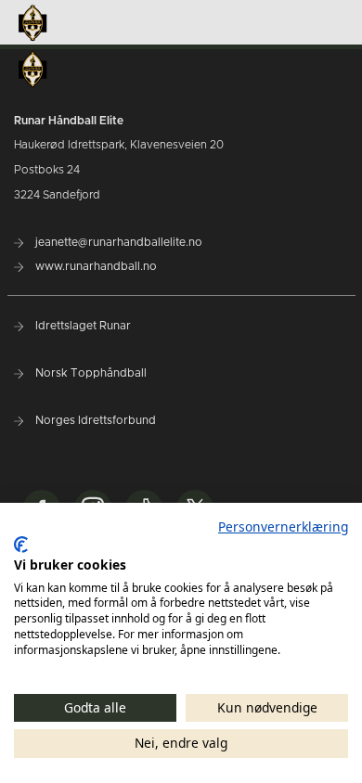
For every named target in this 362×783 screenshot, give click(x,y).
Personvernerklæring (283, 526)
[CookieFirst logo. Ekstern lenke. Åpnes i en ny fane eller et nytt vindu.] (21, 544)
